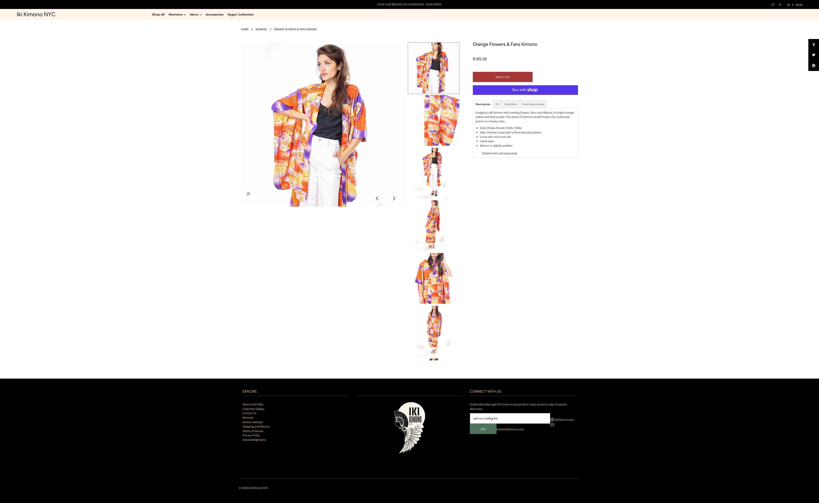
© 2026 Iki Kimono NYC (253, 488)
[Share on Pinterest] (813, 65)
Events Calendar (253, 422)
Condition (510, 104)
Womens (261, 29)
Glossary (248, 417)
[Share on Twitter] (813, 55)
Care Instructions (533, 104)
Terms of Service (253, 431)
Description (483, 104)
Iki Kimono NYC (36, 14)
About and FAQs (253, 404)
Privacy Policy (251, 435)
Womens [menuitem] (175, 14)
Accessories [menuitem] (215, 14)
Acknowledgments (254, 440)
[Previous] (377, 198)
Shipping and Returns (256, 426)
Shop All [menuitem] (158, 14)
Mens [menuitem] (194, 14)
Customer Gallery (253, 409)
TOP (811, 498)
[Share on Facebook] (813, 44)
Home (245, 29)
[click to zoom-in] (248, 194)
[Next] (393, 198)
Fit (497, 104)
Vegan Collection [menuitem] (240, 14)
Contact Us (249, 413)
